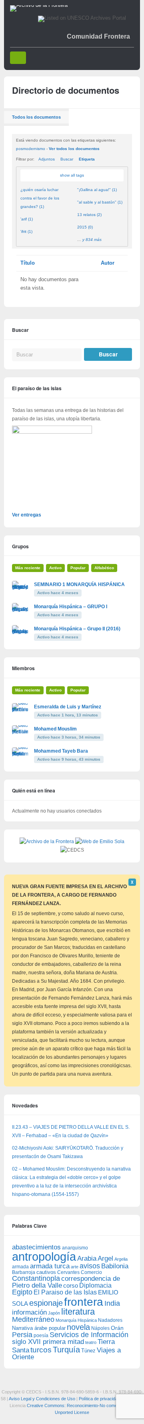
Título (27, 263)
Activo (55, 568)
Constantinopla (36, 1278)
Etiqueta (87, 159)
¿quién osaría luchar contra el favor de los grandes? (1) (39, 198)
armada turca (50, 1266)
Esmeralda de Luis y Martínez (67, 707)
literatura (78, 1312)
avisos (90, 1265)
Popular (78, 568)
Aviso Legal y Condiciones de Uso (42, 1398)
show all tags (72, 175)
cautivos (46, 1272)
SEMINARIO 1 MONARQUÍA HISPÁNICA (79, 584)
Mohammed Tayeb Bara (61, 751)
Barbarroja (23, 1272)
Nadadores (110, 1320)
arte (74, 1266)
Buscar (66, 159)
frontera (83, 1301)
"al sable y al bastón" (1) (99, 202)
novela (78, 1327)
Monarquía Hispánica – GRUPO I (70, 606)
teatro (90, 1342)
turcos (41, 1350)
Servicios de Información (89, 1335)
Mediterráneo (33, 1319)
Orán (117, 1328)
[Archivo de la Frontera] (39, 5)
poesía (41, 1335)
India (112, 1303)
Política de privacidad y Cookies (110, 1398)
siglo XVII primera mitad (48, 1342)
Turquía (66, 1349)
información (29, 1312)
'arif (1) (26, 219)
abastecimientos (36, 1247)
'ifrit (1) (26, 231)
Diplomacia (95, 1285)
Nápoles (100, 1328)
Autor (107, 263)
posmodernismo (30, 148)
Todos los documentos (36, 117)
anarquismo (75, 1247)
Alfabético (104, 568)
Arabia (86, 1258)
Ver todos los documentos (74, 148)
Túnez (88, 1351)
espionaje (46, 1302)
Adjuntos (46, 159)
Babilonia (114, 1266)
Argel (105, 1258)
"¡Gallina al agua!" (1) (97, 189)
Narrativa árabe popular (39, 1328)
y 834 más (92, 239)
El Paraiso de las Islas (65, 1292)
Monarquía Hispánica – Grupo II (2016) (77, 629)
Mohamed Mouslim (55, 729)
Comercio (91, 1272)
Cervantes (68, 1272)
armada (20, 1267)
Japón (54, 1313)
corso (70, 1285)
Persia (22, 1335)
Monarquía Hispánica (76, 1320)
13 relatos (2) (89, 214)
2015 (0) (85, 227)
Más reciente (27, 568)
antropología (44, 1256)
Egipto (22, 1292)
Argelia (121, 1259)
